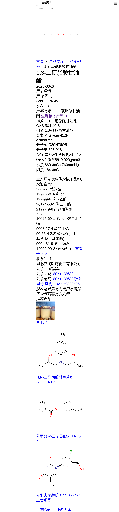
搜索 (52, 8)
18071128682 (62, 274)
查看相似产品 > (54, 116)
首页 (40, 61)
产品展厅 (56, 61)
